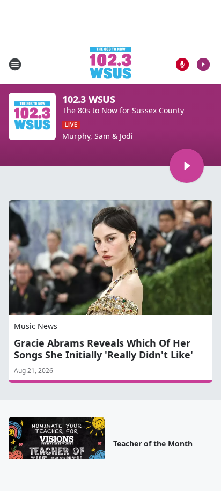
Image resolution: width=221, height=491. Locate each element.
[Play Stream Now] (203, 64)
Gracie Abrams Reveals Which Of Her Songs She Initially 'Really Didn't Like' (103, 349)
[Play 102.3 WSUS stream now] (32, 116)
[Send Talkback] (182, 64)
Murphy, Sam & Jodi (97, 136)
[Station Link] (110, 64)
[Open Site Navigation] (15, 64)
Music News (35, 326)
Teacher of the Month (153, 444)
